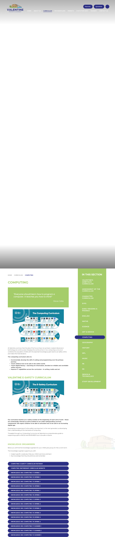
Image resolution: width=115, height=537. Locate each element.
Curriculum (18, 275)
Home (10, 275)
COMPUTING (29, 275)
